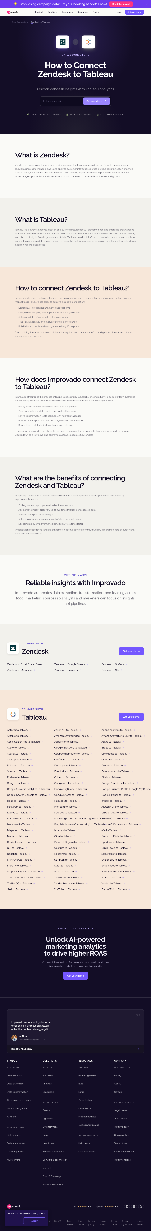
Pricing (96, 12)
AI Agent (11, 1116)
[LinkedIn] (127, 1206)
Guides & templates (88, 1125)
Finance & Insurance (53, 1151)
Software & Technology (55, 1160)
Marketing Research (88, 1075)
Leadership (48, 1092)
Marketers (48, 1075)
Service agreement (124, 1151)
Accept (34, 1221)
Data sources (14, 1135)
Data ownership (15, 1083)
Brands (46, 1110)
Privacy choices (122, 1160)
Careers (118, 1092)
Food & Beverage (52, 1176)
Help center (84, 1143)
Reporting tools (15, 1151)
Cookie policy (121, 1135)
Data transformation (17, 1092)
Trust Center (120, 1118)
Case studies (85, 1100)
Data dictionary (86, 1151)
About (117, 1083)
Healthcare (48, 1143)
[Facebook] (134, 1206)
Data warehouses (16, 1143)
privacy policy (38, 1213)
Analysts (47, 1083)
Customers (67, 12)
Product (39, 12)
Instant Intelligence (17, 1108)
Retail (46, 1135)
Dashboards (84, 1108)
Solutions (52, 12)
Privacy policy (121, 1127)
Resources (83, 12)
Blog (80, 1083)
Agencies (47, 1118)
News (81, 1092)
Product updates (87, 1116)
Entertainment (50, 1127)
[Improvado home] (12, 12)
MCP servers (13, 1160)
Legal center (120, 1110)
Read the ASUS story (21, 1049)
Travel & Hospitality (53, 1184)
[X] (141, 1206)
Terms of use (120, 1143)
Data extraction (15, 1075)
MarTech (47, 1168)
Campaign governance (19, 1100)
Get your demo (134, 12)
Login (119, 12)
